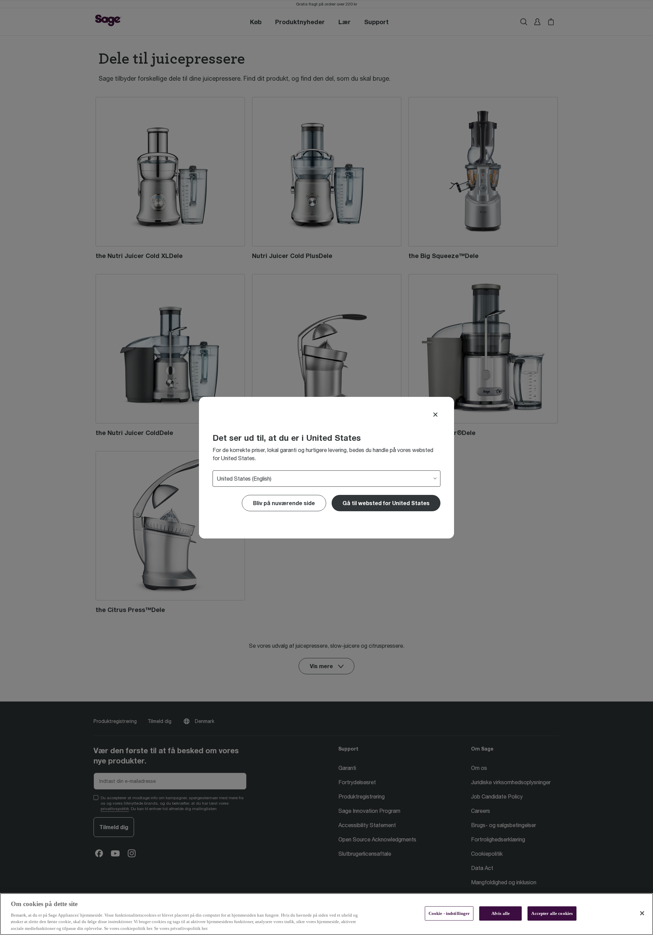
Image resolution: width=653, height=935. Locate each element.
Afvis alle (500, 913)
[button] (386, 503)
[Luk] (642, 913)
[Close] (435, 414)
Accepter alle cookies (552, 913)
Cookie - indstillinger (449, 913)
